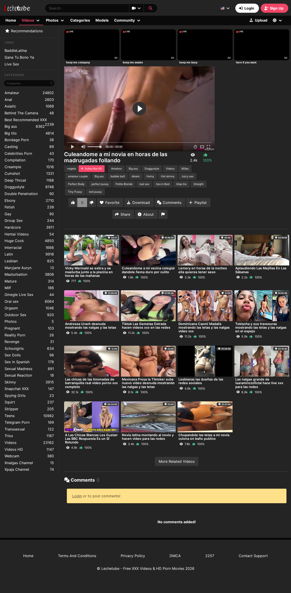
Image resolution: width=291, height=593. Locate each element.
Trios (29, 435)
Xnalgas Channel (29, 462)
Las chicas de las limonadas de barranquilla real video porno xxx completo (91, 382)
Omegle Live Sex (29, 294)
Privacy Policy (133, 555)
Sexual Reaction (29, 375)
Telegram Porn (29, 422)
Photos (29, 321)
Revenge (29, 341)
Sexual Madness (29, 368)
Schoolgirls (29, 348)
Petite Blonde (124, 184)
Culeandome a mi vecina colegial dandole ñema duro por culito (148, 270)
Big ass (25, 126)
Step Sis (181, 184)
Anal (29, 99)
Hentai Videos (29, 234)
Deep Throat (29, 180)
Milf (29, 287)
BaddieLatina (16, 50)
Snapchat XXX (29, 388)
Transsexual (29, 429)
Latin (29, 254)
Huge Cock (29, 240)
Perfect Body (76, 184)
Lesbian (29, 261)
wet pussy (95, 191)
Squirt (29, 402)
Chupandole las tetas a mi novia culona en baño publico (203, 436)
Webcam (29, 456)
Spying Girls (29, 395)
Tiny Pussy (75, 191)
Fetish (29, 207)
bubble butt (117, 176)
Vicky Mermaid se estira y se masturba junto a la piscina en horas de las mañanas (89, 271)
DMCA (175, 555)
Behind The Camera (29, 113)
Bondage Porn (29, 140)
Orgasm (29, 308)
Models (102, 20)
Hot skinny (168, 176)
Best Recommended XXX (29, 120)
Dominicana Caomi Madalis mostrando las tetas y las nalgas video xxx (204, 327)
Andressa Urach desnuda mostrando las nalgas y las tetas (90, 325)
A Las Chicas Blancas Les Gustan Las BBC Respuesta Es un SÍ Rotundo (91, 438)
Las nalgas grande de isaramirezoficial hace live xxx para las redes (259, 382)
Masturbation (29, 274)
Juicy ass (187, 176)
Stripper (29, 409)
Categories (80, 20)
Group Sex (29, 220)
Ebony (29, 200)
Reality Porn (29, 335)
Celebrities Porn (29, 153)
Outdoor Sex (29, 315)
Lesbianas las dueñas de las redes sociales (200, 381)
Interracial (29, 247)
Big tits (29, 133)
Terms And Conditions (77, 555)
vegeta (71, 168)
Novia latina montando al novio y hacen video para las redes (148, 436)
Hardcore (29, 227)
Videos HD (29, 449)
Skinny (29, 382)
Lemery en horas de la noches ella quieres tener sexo (202, 270)
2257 (209, 555)
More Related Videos (177, 461)
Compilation (29, 160)
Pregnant (29, 328)
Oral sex (29, 301)
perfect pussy (100, 184)
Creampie (29, 167)
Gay (29, 214)
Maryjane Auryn (29, 267)
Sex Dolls (29, 355)
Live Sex (12, 64)
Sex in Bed (162, 184)
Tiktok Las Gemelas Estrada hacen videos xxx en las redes (146, 325)
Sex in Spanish (29, 362)
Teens (29, 415)
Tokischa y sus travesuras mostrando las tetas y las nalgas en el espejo (260, 327)
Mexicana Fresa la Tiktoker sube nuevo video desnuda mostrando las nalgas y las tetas (148, 382)
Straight (198, 184)
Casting (29, 146)
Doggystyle (29, 187)
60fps (185, 168)
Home (10, 20)
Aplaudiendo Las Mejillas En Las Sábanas (260, 270)
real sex (144, 184)
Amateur (29, 92)
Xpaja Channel (29, 469)
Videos (29, 442)
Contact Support (253, 555)
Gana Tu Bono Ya (19, 57)
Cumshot (29, 173)
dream (136, 176)
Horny (150, 176)
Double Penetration (29, 193)
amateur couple (78, 176)
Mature (29, 281)
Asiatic (29, 106)
